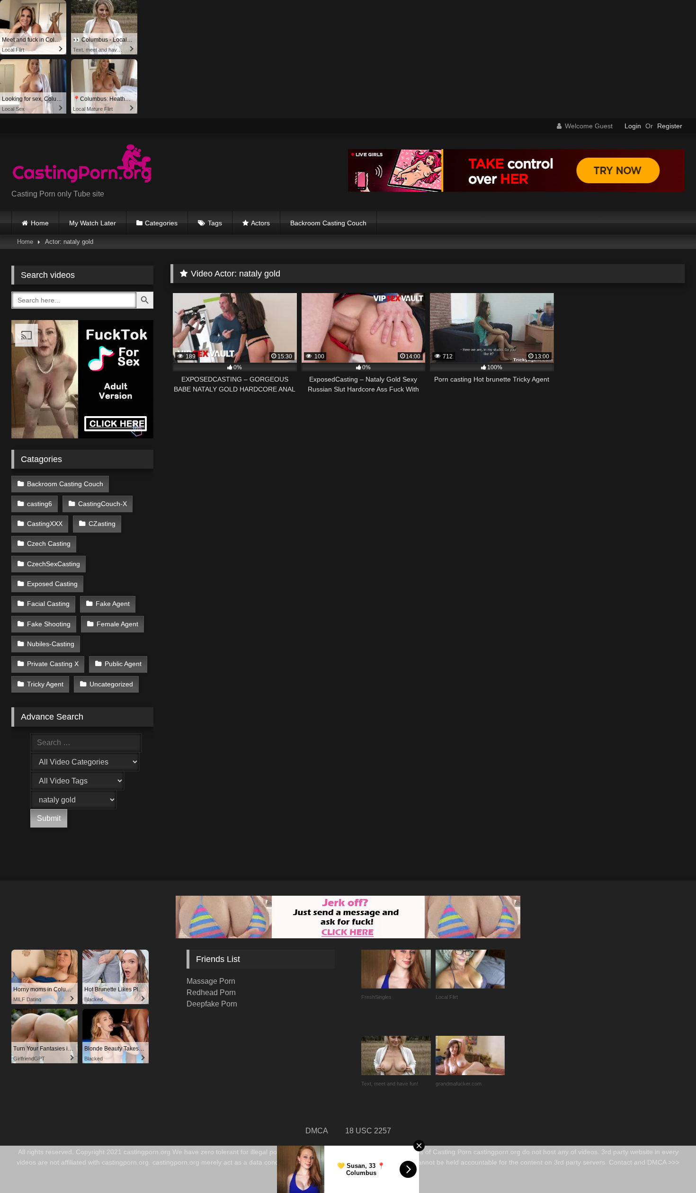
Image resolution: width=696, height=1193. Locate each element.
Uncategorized (111, 684)
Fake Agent (113, 603)
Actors (260, 223)
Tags (215, 223)
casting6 (39, 503)
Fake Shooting (49, 624)
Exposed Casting (52, 584)
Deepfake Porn (212, 1004)
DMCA (316, 1131)
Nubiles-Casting (50, 644)
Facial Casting (48, 603)
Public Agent (123, 664)
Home (40, 223)
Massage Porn (211, 981)
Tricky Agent (45, 684)
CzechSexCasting (53, 564)
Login (633, 126)
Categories (161, 223)
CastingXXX (44, 523)
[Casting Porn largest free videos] (82, 164)
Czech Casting (49, 543)
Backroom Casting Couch (328, 223)
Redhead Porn (211, 992)
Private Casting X (53, 664)
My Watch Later (92, 223)
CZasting (102, 523)
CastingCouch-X (102, 503)
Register (669, 126)
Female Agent (117, 624)
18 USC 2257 (368, 1131)
